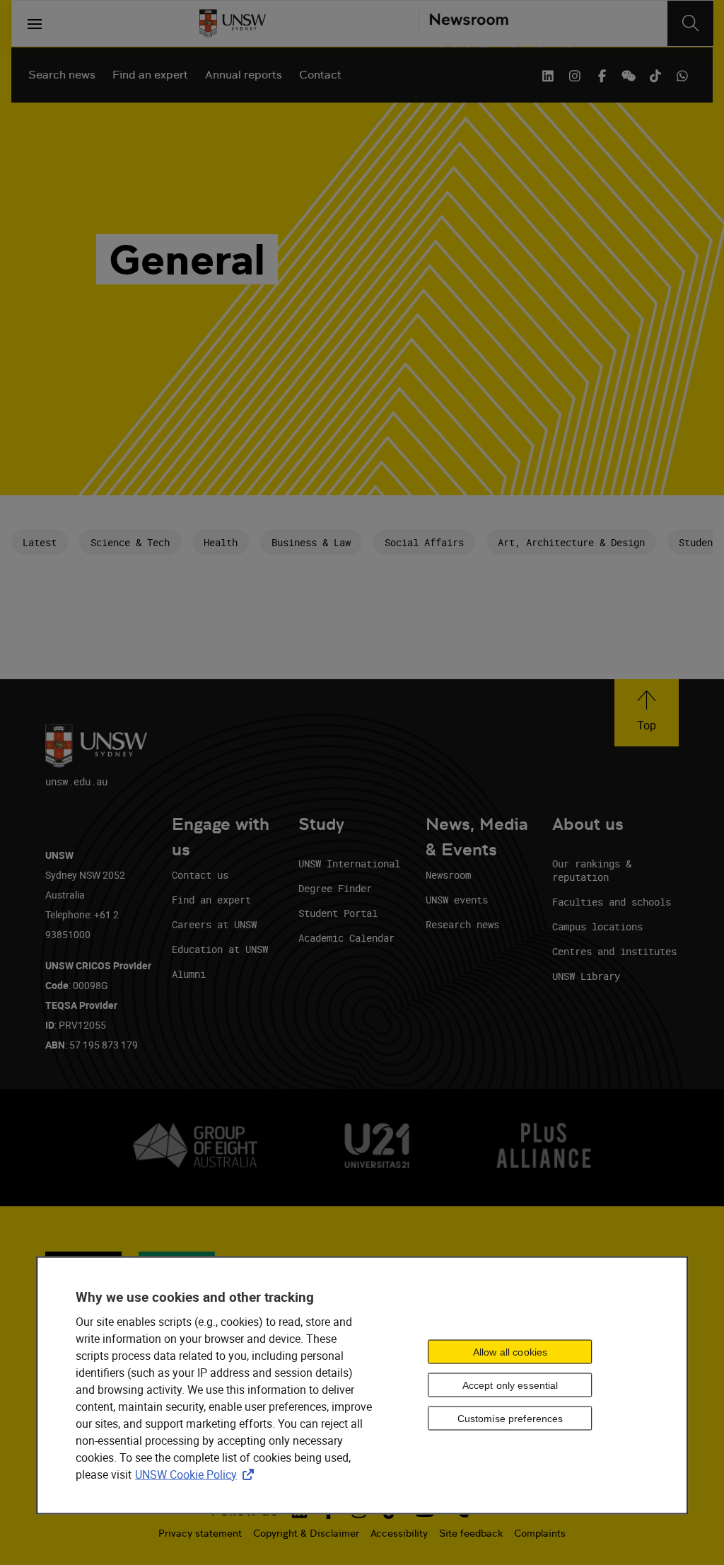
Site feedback (471, 1533)
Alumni (189, 974)
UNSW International (349, 863)
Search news (61, 74)
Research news (462, 924)
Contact (320, 74)
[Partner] (463, 23)
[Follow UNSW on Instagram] (575, 74)
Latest (40, 542)
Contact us (200, 875)
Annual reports (243, 74)
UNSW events (457, 899)
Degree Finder (335, 888)
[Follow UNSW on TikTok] (655, 74)
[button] (646, 712)
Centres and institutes (614, 951)
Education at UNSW (220, 949)
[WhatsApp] (682, 74)
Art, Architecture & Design (571, 542)
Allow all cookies (510, 1352)
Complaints (540, 1533)
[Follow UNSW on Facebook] (601, 74)
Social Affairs (424, 542)
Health (221, 542)
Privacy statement (200, 1533)
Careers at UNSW (214, 924)
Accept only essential (510, 1385)
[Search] (690, 23)
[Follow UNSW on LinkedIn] (548, 74)
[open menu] (34, 23)
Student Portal (338, 913)
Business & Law (311, 542)
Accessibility (399, 1533)
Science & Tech (130, 542)
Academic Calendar (346, 938)
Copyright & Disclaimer (306, 1533)
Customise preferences (510, 1418)
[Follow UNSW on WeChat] (628, 74)
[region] (362, 1385)
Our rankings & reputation (591, 870)
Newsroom (448, 875)
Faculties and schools (611, 901)
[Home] (232, 23)
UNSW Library (586, 976)
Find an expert (150, 74)
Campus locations (597, 926)
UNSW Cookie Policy (197, 1474)
